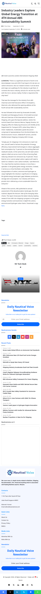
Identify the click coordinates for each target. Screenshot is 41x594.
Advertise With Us (6, 536)
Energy (26, 243)
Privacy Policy (5, 523)
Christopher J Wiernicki (17, 243)
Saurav (20, 580)
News (20, 279)
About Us (4, 517)
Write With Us (5, 539)
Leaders (15, 245)
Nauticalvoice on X (7, 422)
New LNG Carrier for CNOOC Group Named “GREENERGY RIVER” (20, 284)
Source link (5, 235)
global (3, 245)
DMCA (3, 526)
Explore (32, 243)
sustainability (27, 245)
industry (9, 245)
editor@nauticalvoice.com (12, 507)
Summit (20, 245)
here (2, 206)
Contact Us (4, 520)
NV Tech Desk (6, 26)
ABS (9, 243)
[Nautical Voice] (9, 3)
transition (35, 245)
